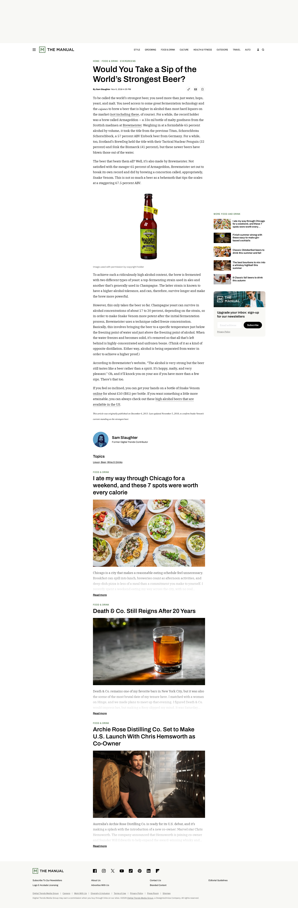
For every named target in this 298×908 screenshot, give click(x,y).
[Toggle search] (263, 49)
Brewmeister (132, 125)
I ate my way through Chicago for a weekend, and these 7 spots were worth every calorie (249, 225)
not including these (125, 114)
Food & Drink (168, 49)
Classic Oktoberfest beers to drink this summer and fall (248, 251)
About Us (96, 880)
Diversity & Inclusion (100, 893)
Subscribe (253, 325)
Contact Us (155, 880)
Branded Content (158, 885)
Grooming (150, 49)
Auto (248, 49)
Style (137, 49)
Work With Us (80, 893)
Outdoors (222, 49)
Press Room (153, 893)
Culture (184, 49)
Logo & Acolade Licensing (45, 885)
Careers (66, 893)
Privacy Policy (223, 331)
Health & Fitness (202, 49)
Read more (100, 595)
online (97, 394)
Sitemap (167, 893)
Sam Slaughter (103, 89)
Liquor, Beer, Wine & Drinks (107, 462)
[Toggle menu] (34, 49)
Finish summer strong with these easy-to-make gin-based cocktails (247, 238)
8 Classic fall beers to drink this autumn (248, 279)
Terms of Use (120, 893)
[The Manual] (56, 50)
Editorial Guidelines (218, 880)
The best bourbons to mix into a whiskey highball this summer (249, 265)
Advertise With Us (100, 885)
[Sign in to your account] (258, 49)
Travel (236, 49)
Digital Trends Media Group (46, 893)
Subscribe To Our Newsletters (47, 880)
